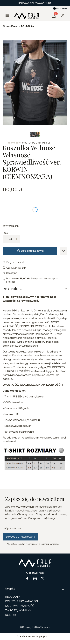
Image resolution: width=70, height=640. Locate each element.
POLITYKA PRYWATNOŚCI (21, 601)
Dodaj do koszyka (32, 250)
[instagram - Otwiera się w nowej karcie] (35, 579)
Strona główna (10, 26)
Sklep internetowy (31, 636)
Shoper (44, 627)
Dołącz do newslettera (20, 536)
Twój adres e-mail (12, 528)
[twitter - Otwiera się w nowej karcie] (43, 579)
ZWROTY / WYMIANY (18, 610)
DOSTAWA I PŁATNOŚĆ (19, 605)
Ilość (5, 232)
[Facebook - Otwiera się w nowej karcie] (27, 579)
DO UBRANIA (27, 26)
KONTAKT (11, 615)
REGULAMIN (12, 596)
